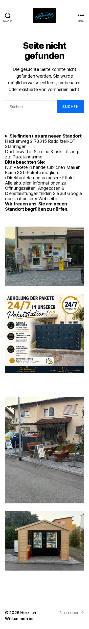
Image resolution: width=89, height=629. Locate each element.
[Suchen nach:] (29, 107)
